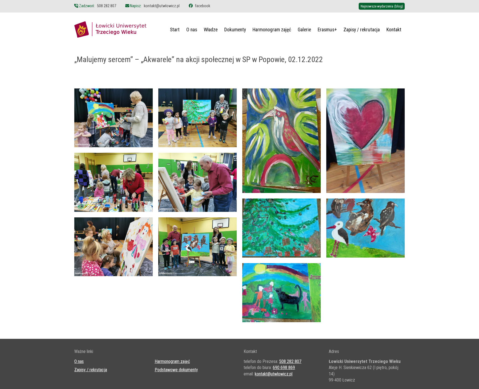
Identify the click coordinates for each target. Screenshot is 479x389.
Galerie (304, 29)
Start (175, 29)
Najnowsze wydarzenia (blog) (382, 6)
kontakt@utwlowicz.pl (162, 6)
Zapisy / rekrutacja (361, 29)
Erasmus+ (327, 29)
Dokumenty (235, 29)
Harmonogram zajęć (272, 29)
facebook (202, 6)
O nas (191, 29)
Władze (211, 29)
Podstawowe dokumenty (176, 369)
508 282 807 (106, 6)
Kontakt (393, 29)
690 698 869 (284, 367)
